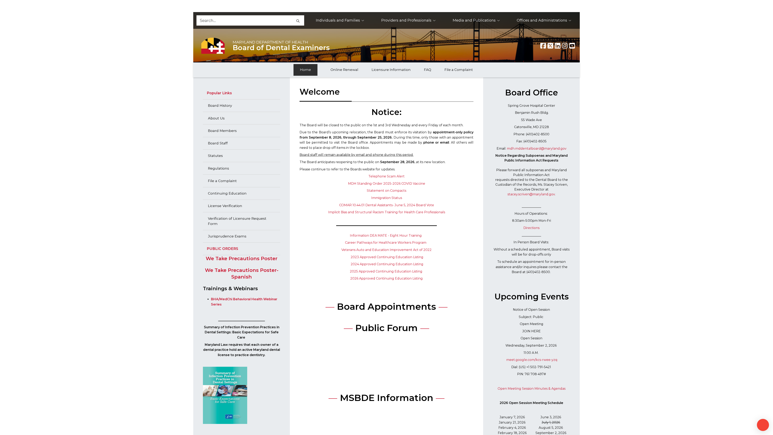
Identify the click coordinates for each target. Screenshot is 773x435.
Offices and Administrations (542, 20)
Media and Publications (474, 20)
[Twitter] (550, 45)
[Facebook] (543, 45)
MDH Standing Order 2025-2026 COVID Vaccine (386, 183)
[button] (297, 20)
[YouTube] (572, 45)
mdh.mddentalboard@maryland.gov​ (536, 148)
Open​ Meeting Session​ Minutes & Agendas (531, 388)
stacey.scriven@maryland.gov (531, 194)
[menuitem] (340, 20)
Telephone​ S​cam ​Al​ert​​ (386, 176)
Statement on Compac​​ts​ (386, 191)
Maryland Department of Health (270, 42)
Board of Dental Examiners (281, 48)
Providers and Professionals (406, 20)
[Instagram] (565, 45)
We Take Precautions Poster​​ (241, 258)
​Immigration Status (386, 198)
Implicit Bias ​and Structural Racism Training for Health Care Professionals (386, 212)
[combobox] (243, 20)
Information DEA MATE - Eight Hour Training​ (386, 235)
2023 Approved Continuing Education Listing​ (387, 257)
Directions (531, 228)
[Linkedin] (557, 45)
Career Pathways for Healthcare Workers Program (385, 242)
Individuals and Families (338, 20)
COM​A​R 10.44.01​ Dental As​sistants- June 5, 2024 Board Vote (386, 205)
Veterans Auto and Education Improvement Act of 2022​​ (386, 250)
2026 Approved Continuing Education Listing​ (386, 278)
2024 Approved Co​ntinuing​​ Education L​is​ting (387, 264)
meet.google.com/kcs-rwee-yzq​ (531, 360)
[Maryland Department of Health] (213, 45)
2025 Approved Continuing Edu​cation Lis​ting (386, 271)
